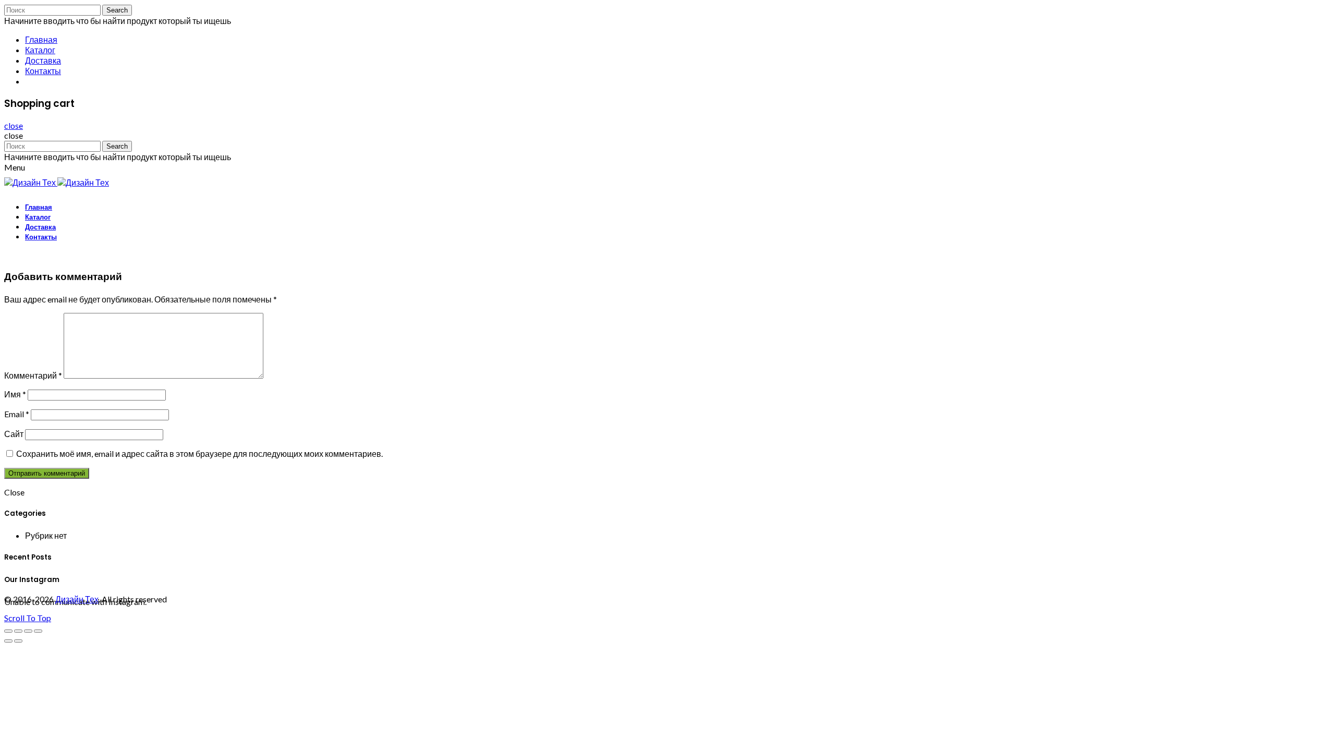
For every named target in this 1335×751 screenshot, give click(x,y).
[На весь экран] (28, 631)
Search (117, 10)
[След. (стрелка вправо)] (18, 641)
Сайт (13, 434)
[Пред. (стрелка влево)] (8, 641)
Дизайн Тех (77, 599)
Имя (15, 394)
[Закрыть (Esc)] (8, 631)
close (13, 125)
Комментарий (33, 375)
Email (16, 414)
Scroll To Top (27, 618)
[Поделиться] (18, 631)
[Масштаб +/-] (38, 631)
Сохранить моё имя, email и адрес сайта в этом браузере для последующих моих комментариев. (199, 453)
